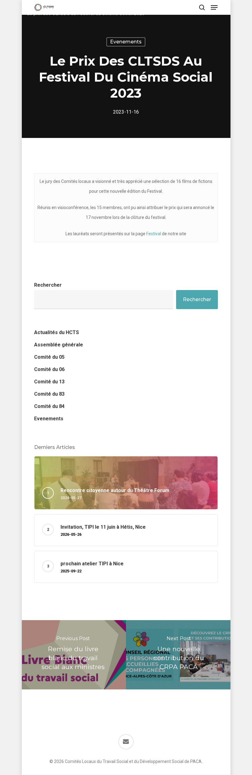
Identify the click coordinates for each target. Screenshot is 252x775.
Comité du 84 (49, 406)
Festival (153, 233)
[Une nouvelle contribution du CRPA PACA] (179, 654)
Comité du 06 (49, 369)
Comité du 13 (49, 382)
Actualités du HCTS (56, 332)
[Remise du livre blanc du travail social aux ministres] (73, 654)
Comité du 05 (49, 357)
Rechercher (48, 285)
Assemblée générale (58, 345)
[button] (214, 7)
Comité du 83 (49, 394)
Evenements (126, 42)
